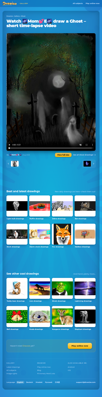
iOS (69, 370)
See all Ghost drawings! (83, 155)
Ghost (23, 16)
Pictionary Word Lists (46, 373)
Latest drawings (13, 367)
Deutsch (29, 382)
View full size (63, 155)
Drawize (9, 16)
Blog (39, 370)
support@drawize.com (86, 382)
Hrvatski (39, 382)
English (20, 382)
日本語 (57, 382)
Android (71, 367)
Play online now (93, 3)
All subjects (78, 3)
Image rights (11, 373)
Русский (48, 382)
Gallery (17, 16)
